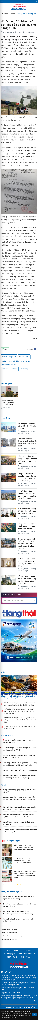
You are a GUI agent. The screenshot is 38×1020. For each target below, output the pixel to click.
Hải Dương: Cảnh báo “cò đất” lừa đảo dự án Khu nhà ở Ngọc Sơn (18, 25)
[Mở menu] (2, 1)
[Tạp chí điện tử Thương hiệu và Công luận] (19, 965)
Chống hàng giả (13, 840)
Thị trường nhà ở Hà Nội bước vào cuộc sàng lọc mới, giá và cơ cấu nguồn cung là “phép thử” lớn (27, 544)
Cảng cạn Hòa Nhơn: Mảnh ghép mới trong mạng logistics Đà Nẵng (27, 526)
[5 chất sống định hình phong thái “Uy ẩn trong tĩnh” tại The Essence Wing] (8, 565)
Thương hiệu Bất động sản (26, 14)
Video (3, 672)
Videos (29, 957)
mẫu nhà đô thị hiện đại (9, 939)
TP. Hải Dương (24, 357)
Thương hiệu (26, 950)
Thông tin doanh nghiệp (11, 892)
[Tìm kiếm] (36, 1)
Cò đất (5, 369)
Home (5, 14)
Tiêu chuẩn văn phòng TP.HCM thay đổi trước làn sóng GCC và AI (27, 511)
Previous (3, 884)
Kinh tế (12, 14)
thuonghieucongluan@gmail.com (15, 987)
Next (34, 884)
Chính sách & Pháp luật (26, 954)
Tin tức (9, 950)
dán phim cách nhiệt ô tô (10, 929)
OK (34, 1014)
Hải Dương (24, 369)
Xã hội (3, 785)
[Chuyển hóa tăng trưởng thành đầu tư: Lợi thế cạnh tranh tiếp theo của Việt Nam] (8, 497)
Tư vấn (15, 957)
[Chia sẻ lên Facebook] (35, 349)
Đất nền (14, 369)
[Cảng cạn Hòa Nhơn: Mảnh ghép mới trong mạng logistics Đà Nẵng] (8, 529)
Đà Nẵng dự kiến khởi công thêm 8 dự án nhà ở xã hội (27, 426)
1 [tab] (18, 885)
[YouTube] (6, 972)
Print (5, 350)
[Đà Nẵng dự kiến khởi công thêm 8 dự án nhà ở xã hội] (8, 428)
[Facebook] (2, 972)
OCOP (9, 957)
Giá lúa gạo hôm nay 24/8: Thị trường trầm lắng (20, 770)
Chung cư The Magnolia (9, 932)
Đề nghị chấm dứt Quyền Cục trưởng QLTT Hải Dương (7, 403)
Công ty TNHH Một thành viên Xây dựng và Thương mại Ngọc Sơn (16, 362)
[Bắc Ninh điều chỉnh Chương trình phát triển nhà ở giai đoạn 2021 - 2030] (8, 445)
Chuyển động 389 (9, 954)
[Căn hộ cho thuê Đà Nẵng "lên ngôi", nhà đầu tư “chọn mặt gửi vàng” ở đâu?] (8, 462)
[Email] (10, 972)
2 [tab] (20, 885)
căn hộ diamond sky (8, 936)
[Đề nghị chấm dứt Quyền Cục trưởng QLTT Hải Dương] (9, 391)
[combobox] (19, 600)
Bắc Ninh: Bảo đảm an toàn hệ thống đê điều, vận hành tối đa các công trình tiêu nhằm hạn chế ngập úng (19, 799)
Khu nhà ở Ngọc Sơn (9, 357)
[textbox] (19, 600)
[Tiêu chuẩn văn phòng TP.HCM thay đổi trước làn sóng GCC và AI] (8, 514)
